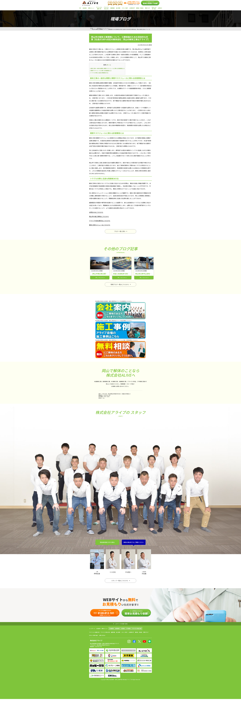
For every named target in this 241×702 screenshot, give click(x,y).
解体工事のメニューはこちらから (99, 225)
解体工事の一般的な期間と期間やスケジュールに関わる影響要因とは (107, 68)
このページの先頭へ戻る (121, 624)
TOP (80, 8)
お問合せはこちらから (96, 212)
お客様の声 (132, 8)
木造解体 (112, 628)
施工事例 (118, 8)
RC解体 (123, 628)
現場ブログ (147, 8)
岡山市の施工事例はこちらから (99, 216)
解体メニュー (91, 8)
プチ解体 (128, 628)
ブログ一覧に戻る (119, 231)
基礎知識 (112, 8)
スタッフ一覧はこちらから (119, 581)
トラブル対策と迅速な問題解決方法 (99, 73)
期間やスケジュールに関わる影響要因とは (100, 70)
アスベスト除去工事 (106, 8)
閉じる (108, 65)
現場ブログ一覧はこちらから (120, 284)
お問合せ (160, 8)
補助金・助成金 (139, 8)
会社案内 (85, 8)
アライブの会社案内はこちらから (99, 221)
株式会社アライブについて (103, 28)
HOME (91, 28)
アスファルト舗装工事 (99, 8)
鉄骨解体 (117, 628)
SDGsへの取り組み (154, 8)
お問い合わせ (102, 635)
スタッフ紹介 (125, 8)
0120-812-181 (133, 3)
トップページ (92, 628)
